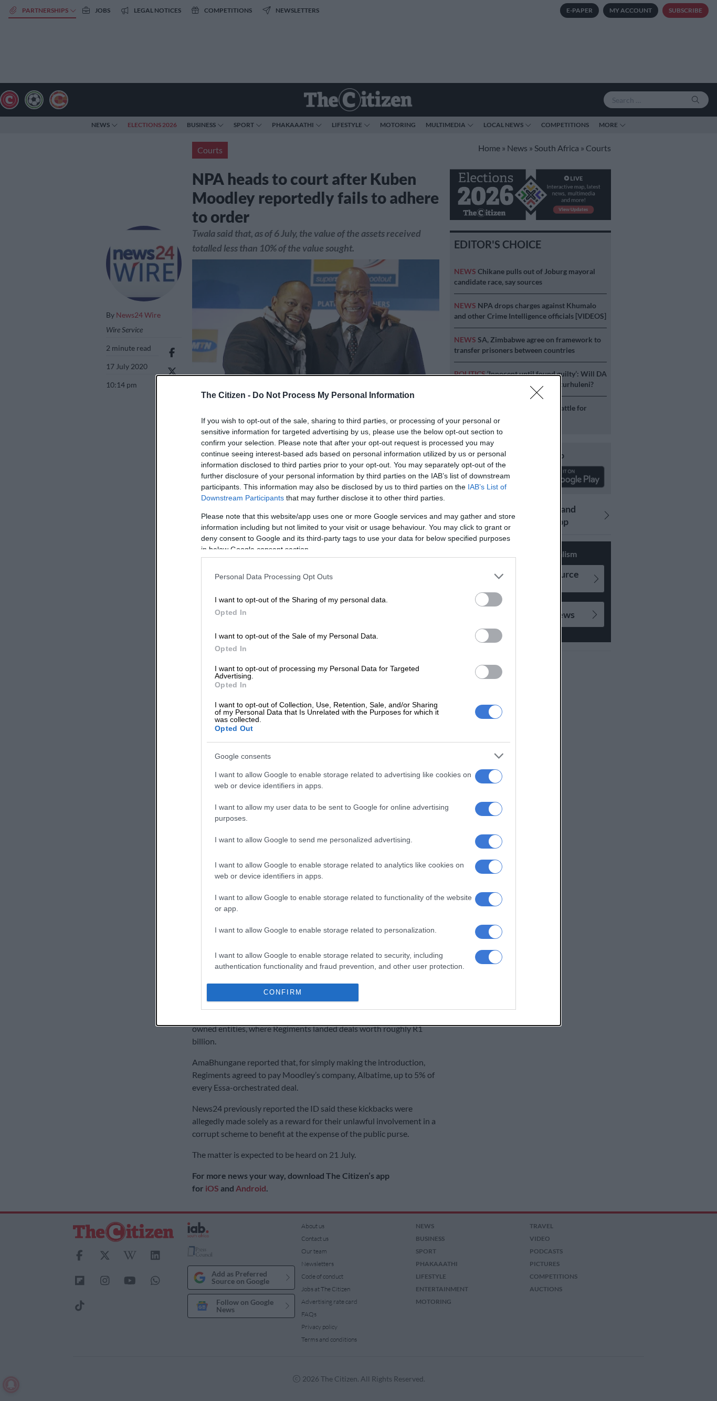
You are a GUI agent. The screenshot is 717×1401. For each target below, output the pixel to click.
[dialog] (358, 700)
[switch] (488, 599)
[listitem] (358, 576)
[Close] (540, 396)
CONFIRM (282, 992)
